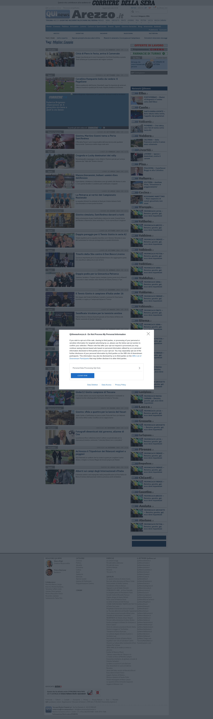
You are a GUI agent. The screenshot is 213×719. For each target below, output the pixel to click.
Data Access (106, 385)
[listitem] (106, 368)
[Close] (149, 334)
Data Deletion (92, 385)
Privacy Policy (120, 385)
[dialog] (106, 359)
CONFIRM (83, 376)
